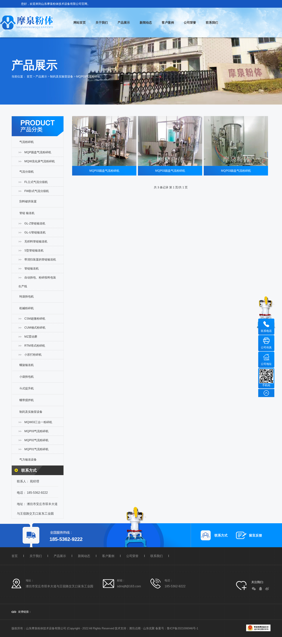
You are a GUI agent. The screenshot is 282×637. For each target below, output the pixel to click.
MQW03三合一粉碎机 (38, 422)
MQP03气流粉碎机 (88, 76)
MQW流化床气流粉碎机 (39, 161)
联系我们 (212, 22)
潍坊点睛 (135, 628)
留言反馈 (255, 535)
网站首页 (79, 22)
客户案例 (168, 22)
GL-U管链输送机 (35, 232)
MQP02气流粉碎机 (36, 440)
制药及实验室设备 (61, 76)
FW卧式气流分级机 (36, 191)
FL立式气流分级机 (36, 182)
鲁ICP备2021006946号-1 (182, 628)
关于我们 (102, 22)
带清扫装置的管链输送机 (40, 259)
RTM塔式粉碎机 (34, 345)
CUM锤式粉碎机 (34, 327)
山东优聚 (149, 628)
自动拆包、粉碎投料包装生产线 (37, 282)
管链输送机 (31, 268)
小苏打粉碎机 (33, 354)
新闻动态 (146, 22)
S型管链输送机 (34, 250)
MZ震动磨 (30, 336)
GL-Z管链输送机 (34, 223)
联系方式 (221, 535)
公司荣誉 (190, 22)
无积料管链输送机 (35, 241)
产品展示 (124, 22)
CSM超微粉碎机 (34, 318)
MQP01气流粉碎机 (36, 449)
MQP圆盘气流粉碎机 (37, 152)
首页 (29, 76)
